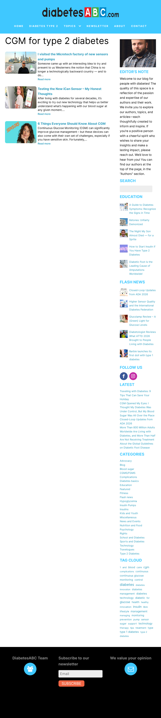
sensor (145, 619)
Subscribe (71, 683)
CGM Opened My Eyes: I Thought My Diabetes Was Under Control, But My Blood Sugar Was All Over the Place (137, 409)
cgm (146, 567)
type (150, 627)
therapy (124, 627)
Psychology (127, 529)
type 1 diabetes (129, 631)
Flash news (126, 497)
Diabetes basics (129, 480)
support (132, 623)
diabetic (140, 597)
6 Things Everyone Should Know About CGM (71, 124)
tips (132, 627)
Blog (122, 464)
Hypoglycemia (128, 501)
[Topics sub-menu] (80, 26)
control (139, 579)
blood (131, 567)
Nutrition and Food (131, 525)
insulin (137, 606)
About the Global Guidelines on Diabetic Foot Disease (136, 445)
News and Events (130, 521)
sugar (123, 623)
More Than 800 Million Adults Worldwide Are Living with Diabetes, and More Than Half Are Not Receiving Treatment (137, 433)
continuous (142, 571)
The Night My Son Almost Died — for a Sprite (141, 235)
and (124, 567)
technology (145, 623)
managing (125, 615)
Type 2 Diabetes (129, 553)
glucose (125, 602)
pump (136, 619)
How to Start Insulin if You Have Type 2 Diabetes (142, 250)
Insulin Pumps (128, 505)
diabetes (127, 585)
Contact (139, 26)
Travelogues (127, 549)
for (148, 598)
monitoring (138, 615)
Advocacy (126, 460)
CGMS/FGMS (127, 472)
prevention (126, 619)
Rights (123, 533)
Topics (70, 26)
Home (19, 26)
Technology (127, 545)
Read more (44, 79)
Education (126, 485)
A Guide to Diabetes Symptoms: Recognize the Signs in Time (142, 208)
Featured (125, 489)
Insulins (124, 509)
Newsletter (97, 26)
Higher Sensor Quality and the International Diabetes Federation (142, 305)
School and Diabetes (132, 537)
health (135, 602)
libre (145, 607)
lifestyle (124, 611)
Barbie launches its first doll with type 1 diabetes (141, 355)
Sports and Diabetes (132, 541)
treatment (141, 627)
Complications (128, 477)
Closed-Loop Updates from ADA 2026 (136, 421)
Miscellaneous (128, 517)
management (139, 611)
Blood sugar (127, 469)
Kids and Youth (129, 513)
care (139, 567)
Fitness (124, 493)
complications (127, 571)
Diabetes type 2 (43, 26)
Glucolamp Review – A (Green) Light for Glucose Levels (142, 320)
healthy (145, 602)
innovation (125, 607)
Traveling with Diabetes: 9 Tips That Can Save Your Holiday (135, 395)
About (119, 26)
